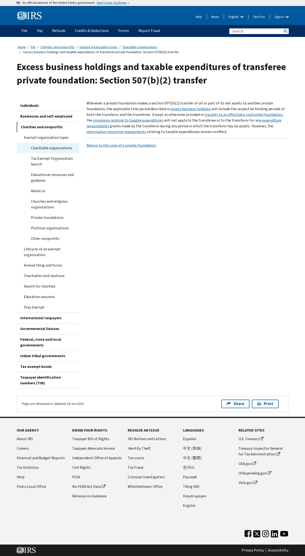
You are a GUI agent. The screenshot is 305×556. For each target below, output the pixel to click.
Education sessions (39, 296)
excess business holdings (191, 108)
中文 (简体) (192, 448)
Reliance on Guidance (89, 496)
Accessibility (278, 550)
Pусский (190, 476)
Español (189, 438)
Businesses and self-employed (46, 116)
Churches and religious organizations (49, 204)
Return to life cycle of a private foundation (121, 145)
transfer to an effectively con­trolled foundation (243, 114)
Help (199, 17)
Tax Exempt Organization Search (52, 161)
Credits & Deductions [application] (92, 30)
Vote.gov (246, 482)
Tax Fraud (135, 467)
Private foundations (47, 217)
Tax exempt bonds (36, 366)
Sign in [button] (279, 17)
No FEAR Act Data (86, 486)
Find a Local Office (31, 486)
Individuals (29, 105)
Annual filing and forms (43, 265)
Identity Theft (139, 448)
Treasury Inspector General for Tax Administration (261, 451)
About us (38, 190)
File (33, 47)
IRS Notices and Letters (147, 438)
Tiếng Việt (191, 486)
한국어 (188, 467)
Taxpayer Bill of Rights (90, 438)
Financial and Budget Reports (41, 457)
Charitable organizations (139, 47)
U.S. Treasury (249, 438)
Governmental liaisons (39, 328)
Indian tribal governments (42, 355)
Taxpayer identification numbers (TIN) (40, 380)
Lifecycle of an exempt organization (42, 252)
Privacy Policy (253, 550)
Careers (23, 448)
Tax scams (136, 457)
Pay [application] (40, 30)
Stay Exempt (34, 307)
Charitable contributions (44, 275)
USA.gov (245, 463)
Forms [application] (123, 30)
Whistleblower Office (145, 486)
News (215, 17)
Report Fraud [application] (149, 30)
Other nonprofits (45, 238)
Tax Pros (259, 17)
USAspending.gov (253, 473)
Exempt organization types (98, 47)
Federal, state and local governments (40, 342)
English (234, 17)
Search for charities (40, 286)
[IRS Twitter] (256, 532)
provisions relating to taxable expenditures (128, 120)
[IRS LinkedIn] (274, 532)
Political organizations (50, 228)
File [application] (24, 30)
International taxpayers (40, 317)
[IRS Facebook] (247, 532)
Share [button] (239, 404)
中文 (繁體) (192, 457)
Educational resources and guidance (52, 177)
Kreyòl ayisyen (194, 496)
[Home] (29, 13)
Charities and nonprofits (58, 47)
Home (22, 47)
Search (285, 31)
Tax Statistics (28, 467)
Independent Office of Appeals (97, 457)
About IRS (25, 438)
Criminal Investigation (146, 476)
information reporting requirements (116, 131)
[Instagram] (265, 532)
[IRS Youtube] (284, 532)
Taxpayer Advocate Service (93, 448)
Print (268, 404)
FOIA (76, 476)
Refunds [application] (59, 30)
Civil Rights (81, 467)
